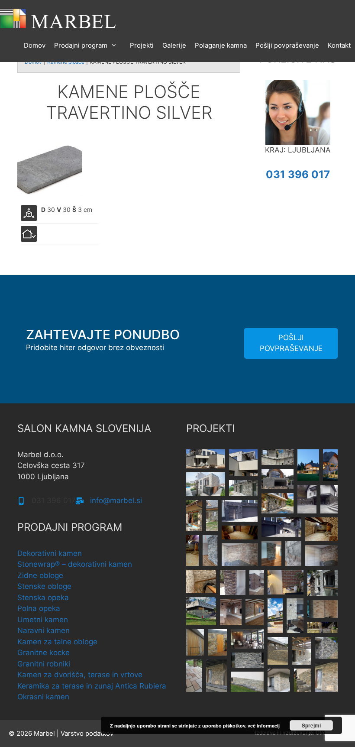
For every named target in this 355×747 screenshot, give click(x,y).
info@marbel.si (116, 500)
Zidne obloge (40, 575)
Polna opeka (38, 608)
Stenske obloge (44, 586)
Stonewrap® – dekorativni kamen (74, 564)
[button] (205, 458)
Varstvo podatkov (87, 733)
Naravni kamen (43, 630)
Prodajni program (80, 45)
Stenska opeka (43, 597)
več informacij (264, 725)
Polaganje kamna (221, 45)
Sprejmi (311, 725)
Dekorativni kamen (49, 553)
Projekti (142, 45)
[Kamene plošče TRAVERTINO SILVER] (49, 170)
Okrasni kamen (43, 696)
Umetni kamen (42, 619)
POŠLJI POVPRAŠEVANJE (291, 343)
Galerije (174, 45)
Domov (34, 45)
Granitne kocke (43, 652)
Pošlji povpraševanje (287, 45)
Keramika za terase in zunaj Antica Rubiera (91, 686)
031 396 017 (298, 174)
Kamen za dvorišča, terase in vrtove (79, 674)
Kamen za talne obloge (57, 641)
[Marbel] (58, 17)
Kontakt (339, 45)
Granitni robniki (43, 663)
